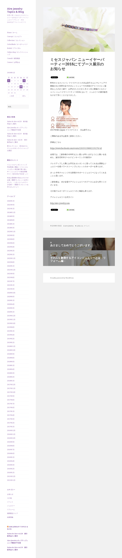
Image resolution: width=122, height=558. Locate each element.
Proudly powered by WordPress (62, 278)
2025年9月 (10, 205)
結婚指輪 (10, 517)
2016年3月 (10, 465)
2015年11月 (11, 480)
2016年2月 (10, 469)
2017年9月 (10, 396)
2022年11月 (11, 258)
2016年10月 (11, 438)
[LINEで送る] (70, 77)
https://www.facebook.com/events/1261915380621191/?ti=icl (76, 148)
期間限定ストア (12, 513)
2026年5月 (10, 201)
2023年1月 (10, 254)
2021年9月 (10, 274)
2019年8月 (10, 327)
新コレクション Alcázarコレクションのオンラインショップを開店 (17, 148)
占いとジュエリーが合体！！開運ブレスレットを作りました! (17, 184)
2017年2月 (10, 423)
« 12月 (12, 96)
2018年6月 (10, 362)
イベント (10, 502)
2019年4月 (10, 335)
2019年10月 (11, 323)
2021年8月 (10, 277)
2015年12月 (11, 476)
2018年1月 (10, 381)
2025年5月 (10, 209)
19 (21, 87)
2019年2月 (10, 339)
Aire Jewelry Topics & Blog (15, 10)
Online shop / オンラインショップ (17, 53)
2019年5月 (10, 331)
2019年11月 (11, 319)
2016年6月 (10, 453)
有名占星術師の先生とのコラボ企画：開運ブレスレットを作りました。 (17, 180)
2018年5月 (10, 365)
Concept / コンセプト (14, 36)
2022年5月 (10, 266)
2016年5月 (10, 457)
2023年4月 (10, 247)
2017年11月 (11, 388)
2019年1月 (10, 342)
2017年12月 (11, 384)
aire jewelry (69, 226)
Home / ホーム (12, 32)
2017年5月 (10, 411)
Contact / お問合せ (13, 62)
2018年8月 (10, 358)
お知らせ (10, 494)
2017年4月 (10, 415)
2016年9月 (10, 442)
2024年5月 (10, 224)
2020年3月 (10, 308)
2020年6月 (10, 296)
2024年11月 (11, 212)
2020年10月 (11, 293)
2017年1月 (10, 427)
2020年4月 (10, 304)
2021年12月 (11, 270)
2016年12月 (11, 430)
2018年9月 (10, 354)
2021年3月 (10, 289)
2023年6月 (10, 243)
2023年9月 (10, 235)
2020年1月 (10, 312)
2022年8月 (10, 262)
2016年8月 (10, 446)
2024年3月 (10, 228)
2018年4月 (10, 369)
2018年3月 (10, 373)
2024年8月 (10, 220)
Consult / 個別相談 (13, 58)
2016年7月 (10, 450)
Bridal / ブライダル (14, 48)
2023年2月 (10, 251)
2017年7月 (10, 404)
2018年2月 (10, 377)
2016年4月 (10, 461)
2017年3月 (10, 419)
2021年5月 (10, 285)
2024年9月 (10, 216)
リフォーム (11, 509)
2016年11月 (11, 434)
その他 (9, 498)
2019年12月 (11, 316)
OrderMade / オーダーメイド (17, 44)
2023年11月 (11, 231)
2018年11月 (11, 346)
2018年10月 (11, 350)
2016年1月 (10, 472)
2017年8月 (10, 400)
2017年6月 (10, 407)
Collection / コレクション (16, 40)
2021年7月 (10, 281)
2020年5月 (10, 300)
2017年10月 (11, 392)
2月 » (24, 96)
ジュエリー (11, 506)
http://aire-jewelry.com (60, 203)
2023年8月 (10, 239)
